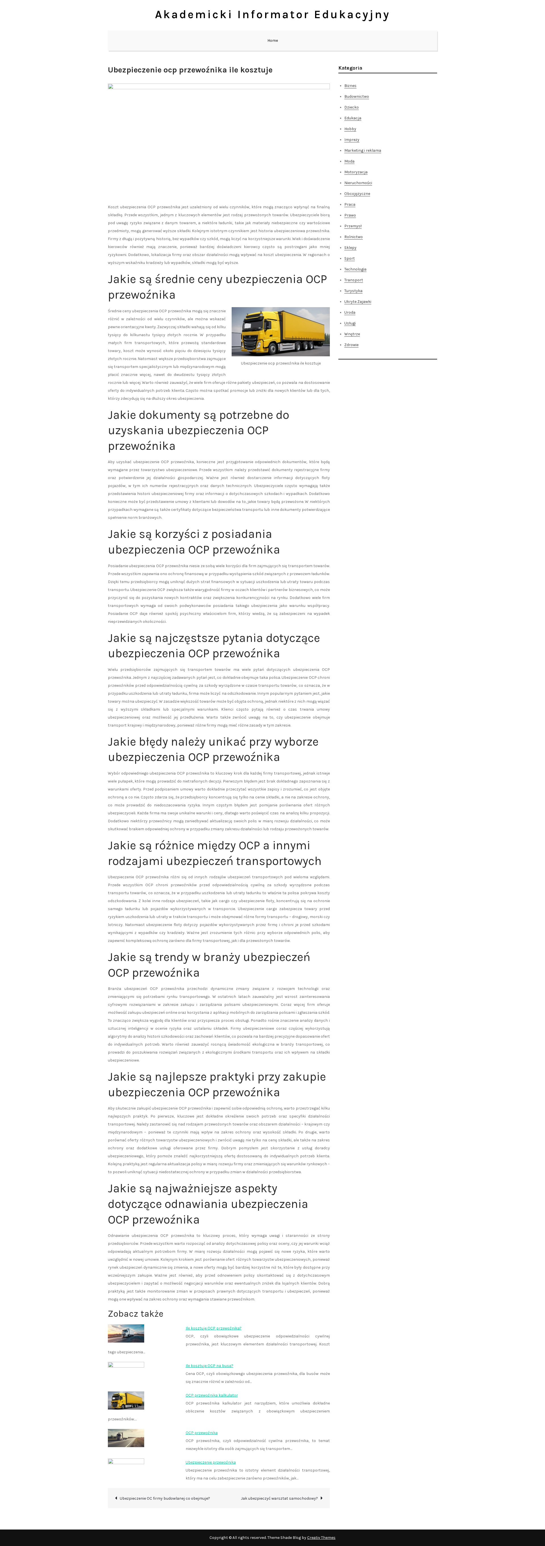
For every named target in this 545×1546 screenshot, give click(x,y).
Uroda (349, 312)
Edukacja (352, 118)
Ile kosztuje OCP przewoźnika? (214, 1328)
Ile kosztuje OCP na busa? (209, 1365)
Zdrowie (351, 344)
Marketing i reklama (362, 150)
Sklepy (350, 247)
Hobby (350, 128)
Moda (349, 161)
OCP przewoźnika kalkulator (212, 1395)
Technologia (355, 269)
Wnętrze (352, 334)
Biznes (350, 85)
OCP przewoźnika (202, 1432)
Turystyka (353, 290)
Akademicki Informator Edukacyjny (272, 14)
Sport (349, 258)
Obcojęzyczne (357, 193)
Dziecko (351, 107)
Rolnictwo (353, 236)
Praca (349, 204)
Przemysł (353, 226)
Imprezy (351, 139)
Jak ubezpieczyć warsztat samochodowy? (279, 1498)
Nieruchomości (358, 182)
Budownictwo (356, 96)
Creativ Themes (321, 1537)
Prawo (350, 215)
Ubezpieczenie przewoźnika (211, 1462)
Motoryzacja (356, 172)
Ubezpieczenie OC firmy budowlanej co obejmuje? (165, 1498)
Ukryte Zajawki (357, 301)
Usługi (350, 323)
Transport (353, 280)
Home (272, 40)
